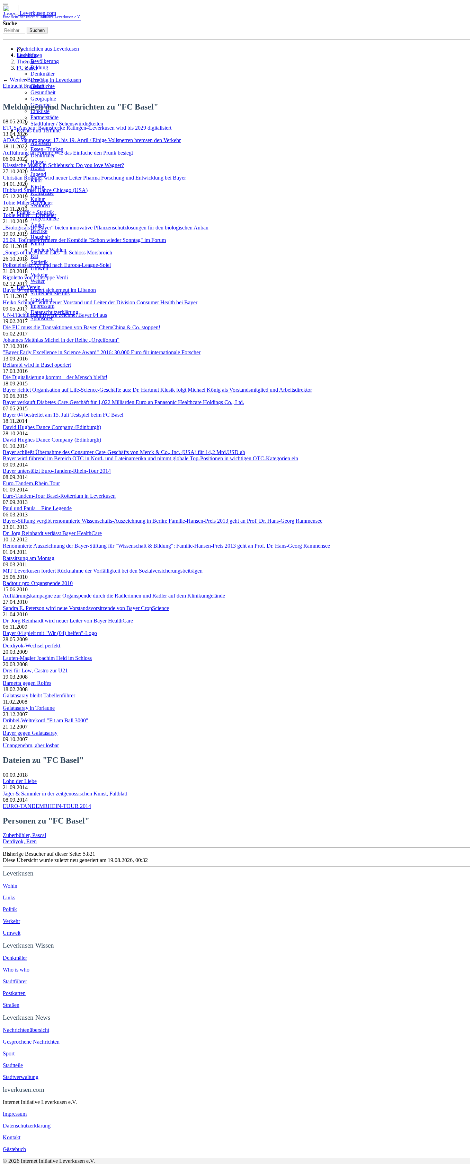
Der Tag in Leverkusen (55, 80)
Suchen (37, 30)
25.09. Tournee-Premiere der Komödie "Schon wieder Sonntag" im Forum (84, 240)
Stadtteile (13, 1065)
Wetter (37, 281)
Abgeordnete (44, 218)
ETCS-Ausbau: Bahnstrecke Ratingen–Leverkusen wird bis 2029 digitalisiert (87, 128)
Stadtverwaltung (20, 1077)
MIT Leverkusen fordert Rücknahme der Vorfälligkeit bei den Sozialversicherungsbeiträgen (103, 571)
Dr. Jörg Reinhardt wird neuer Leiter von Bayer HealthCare (68, 621)
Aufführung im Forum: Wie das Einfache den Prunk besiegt (68, 153)
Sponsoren (42, 318)
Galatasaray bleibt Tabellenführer (39, 695)
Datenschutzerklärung (27, 1126)
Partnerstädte (44, 117)
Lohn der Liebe (20, 781)
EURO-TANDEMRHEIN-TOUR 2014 (47, 806)
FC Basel (27, 68)
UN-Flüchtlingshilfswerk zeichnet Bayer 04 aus (55, 315)
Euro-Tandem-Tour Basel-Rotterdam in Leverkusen (59, 496)
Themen (26, 61)
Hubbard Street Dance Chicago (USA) (45, 190)
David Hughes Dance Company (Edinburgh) (52, 427)
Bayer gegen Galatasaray (30, 733)
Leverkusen (29, 55)
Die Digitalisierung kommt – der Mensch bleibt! (55, 377)
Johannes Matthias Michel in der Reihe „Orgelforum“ (61, 340)
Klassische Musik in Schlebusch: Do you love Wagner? (63, 165)
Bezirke (38, 231)
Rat (34, 256)
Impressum (42, 306)
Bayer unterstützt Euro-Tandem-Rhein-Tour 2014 (57, 471)
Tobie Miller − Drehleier (29, 215)
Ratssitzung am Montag (28, 558)
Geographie (43, 99)
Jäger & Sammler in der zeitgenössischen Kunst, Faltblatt (65, 793)
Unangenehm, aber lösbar (31, 745)
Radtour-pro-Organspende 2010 (38, 583)
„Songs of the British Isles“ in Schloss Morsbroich (57, 252)
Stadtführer (15, 981)
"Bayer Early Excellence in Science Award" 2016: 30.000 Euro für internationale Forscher (101, 352)
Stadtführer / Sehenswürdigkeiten (66, 124)
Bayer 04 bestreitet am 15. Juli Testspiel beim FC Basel (63, 415)
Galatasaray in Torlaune (29, 708)
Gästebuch (14, 1149)
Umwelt (39, 268)
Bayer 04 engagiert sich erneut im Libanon (49, 290)
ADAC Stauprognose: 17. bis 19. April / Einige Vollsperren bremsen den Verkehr (92, 140)
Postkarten (14, 993)
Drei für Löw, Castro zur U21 (35, 670)
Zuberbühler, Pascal (24, 835)
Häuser (38, 162)
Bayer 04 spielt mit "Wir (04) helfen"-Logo (50, 633)
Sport (9, 1053)
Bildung (39, 67)
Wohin (10, 886)
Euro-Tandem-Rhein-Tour (31, 483)
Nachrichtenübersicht (26, 1030)
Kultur (37, 199)
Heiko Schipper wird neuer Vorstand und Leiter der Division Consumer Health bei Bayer (100, 302)
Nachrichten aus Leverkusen (48, 49)
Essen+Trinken (46, 149)
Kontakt (11, 1137)
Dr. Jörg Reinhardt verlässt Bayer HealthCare (52, 533)
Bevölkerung (44, 61)
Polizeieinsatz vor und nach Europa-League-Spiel (57, 265)
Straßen (11, 1005)
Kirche (37, 187)
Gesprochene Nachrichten (31, 1042)
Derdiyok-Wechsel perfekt (31, 645)
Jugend (38, 174)
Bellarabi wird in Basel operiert (37, 365)
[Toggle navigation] (5, 4)
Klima (37, 243)
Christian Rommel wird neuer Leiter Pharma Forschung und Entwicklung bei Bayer (94, 178)
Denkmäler (42, 74)
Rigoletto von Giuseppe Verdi (35, 277)
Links (9, 897)
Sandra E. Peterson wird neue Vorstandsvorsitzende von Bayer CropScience (86, 608)
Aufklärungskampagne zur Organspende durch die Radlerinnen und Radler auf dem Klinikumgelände (114, 596)
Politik (10, 909)
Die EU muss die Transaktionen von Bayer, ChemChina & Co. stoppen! (81, 327)
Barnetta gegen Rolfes (27, 683)
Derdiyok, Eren (20, 841)
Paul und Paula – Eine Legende (37, 508)
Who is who (16, 970)
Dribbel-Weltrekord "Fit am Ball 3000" (45, 720)
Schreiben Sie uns (50, 293)
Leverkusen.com (42, 14)
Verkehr (11, 921)
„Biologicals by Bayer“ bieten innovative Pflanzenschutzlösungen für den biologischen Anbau (105, 227)
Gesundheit (42, 92)
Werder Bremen (27, 79)
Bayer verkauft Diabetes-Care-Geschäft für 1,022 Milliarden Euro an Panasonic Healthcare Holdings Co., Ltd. (123, 402)
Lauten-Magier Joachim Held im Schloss (47, 658)
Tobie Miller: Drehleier (28, 203)
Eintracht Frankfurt (23, 86)
